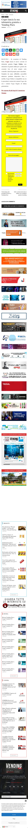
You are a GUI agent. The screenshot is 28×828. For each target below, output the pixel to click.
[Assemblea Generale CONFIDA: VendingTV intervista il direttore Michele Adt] (22, 747)
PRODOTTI (6, 523)
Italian (6, 826)
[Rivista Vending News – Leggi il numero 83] (22, 619)
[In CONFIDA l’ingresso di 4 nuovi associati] (22, 695)
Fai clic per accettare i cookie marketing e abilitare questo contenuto (14, 478)
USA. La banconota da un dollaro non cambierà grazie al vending (20, 193)
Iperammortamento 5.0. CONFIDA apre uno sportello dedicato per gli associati (9, 686)
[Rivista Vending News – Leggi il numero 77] (22, 663)
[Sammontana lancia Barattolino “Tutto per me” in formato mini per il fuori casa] (22, 544)
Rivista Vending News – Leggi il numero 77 (8, 662)
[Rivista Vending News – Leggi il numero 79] (22, 648)
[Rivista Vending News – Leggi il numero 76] (22, 670)
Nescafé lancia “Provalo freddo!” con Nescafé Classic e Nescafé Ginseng (9, 528)
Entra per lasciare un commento (14, 206)
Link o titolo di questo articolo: (14, 149)
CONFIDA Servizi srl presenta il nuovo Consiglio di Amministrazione (9, 702)
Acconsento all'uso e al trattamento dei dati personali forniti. (11, 177)
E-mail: (14, 143)
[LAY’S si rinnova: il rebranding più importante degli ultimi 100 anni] (22, 536)
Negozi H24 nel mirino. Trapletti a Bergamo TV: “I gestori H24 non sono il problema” (9, 720)
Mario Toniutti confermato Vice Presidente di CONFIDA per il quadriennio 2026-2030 (9, 710)
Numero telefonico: (14, 137)
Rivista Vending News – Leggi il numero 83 (8, 618)
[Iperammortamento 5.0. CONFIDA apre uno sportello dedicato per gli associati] (22, 685)
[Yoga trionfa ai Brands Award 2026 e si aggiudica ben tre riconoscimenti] (22, 569)
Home (2, 14)
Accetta (14, 814)
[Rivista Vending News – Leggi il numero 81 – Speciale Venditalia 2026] (22, 633)
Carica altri (13, 594)
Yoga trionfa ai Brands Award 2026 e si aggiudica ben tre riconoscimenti (9, 569)
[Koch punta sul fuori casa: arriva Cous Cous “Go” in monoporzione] (22, 553)
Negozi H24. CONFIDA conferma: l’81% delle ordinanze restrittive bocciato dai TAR (8, 729)
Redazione (4, 27)
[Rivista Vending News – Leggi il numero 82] (22, 626)
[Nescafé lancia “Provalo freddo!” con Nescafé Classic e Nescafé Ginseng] (22, 528)
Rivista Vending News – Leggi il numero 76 (8, 669)
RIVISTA (6, 614)
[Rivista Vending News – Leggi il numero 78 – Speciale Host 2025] (22, 655)
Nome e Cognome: (14, 131)
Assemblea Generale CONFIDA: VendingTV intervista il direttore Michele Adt (8, 748)
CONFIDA (6, 680)
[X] (18, 786)
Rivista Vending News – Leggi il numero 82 (8, 625)
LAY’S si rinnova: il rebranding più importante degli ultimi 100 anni (9, 536)
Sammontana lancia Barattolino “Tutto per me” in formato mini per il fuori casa (9, 545)
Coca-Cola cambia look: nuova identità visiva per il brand (9, 561)
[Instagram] (10, 786)
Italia (7, 14)
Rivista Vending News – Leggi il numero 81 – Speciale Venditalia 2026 (9, 633)
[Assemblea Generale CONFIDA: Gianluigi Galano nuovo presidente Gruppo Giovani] (22, 738)
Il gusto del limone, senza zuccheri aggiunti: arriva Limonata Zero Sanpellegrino (9, 587)
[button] (26, 801)
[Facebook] (5, 786)
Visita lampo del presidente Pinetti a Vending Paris (6, 193)
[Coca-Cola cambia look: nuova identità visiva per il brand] (22, 561)
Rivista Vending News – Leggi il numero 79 (8, 647)
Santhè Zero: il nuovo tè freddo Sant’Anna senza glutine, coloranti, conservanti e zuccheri (8, 578)
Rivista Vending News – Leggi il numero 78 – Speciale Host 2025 (8, 655)
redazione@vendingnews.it (16, 782)
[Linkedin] (14, 786)
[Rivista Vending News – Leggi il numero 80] (22, 641)
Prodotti (11, 14)
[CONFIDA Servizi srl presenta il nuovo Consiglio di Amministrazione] (22, 702)
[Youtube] (22, 786)
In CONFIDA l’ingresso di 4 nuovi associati (9, 694)
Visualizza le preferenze (14, 822)
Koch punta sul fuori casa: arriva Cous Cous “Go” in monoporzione (9, 553)
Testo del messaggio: (14, 155)
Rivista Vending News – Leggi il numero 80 (8, 640)
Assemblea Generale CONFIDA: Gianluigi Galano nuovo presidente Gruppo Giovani (8, 739)
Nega (14, 818)
